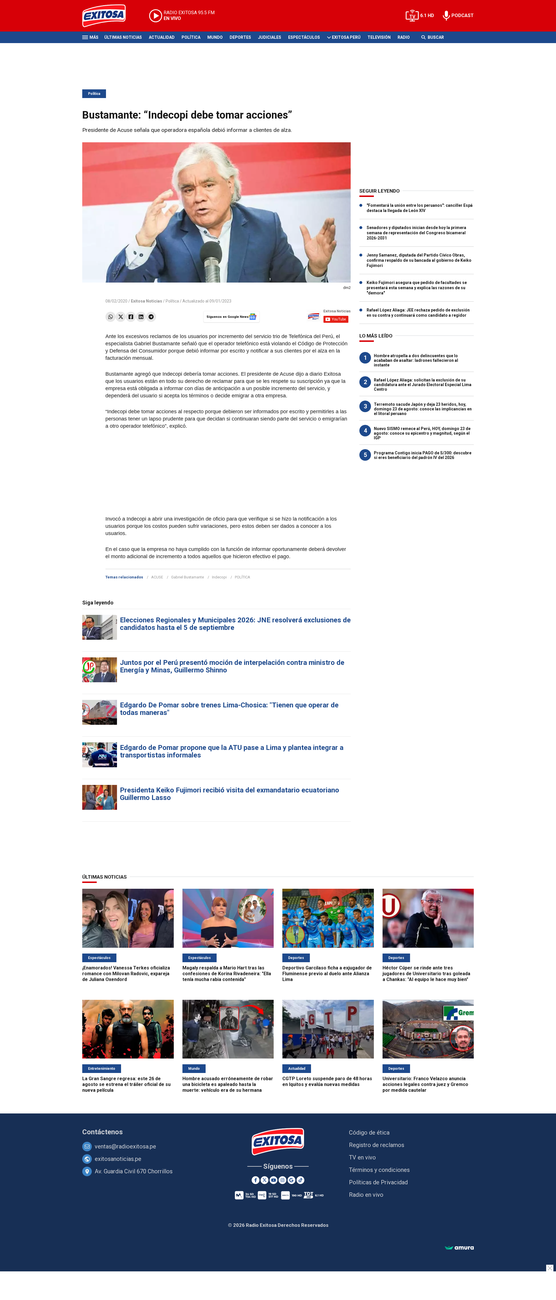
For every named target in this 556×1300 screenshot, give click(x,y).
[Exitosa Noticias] (108, 15)
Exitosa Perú (346, 37)
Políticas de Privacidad (378, 1182)
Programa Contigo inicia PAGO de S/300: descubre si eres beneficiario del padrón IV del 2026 (422, 455)
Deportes (240, 37)
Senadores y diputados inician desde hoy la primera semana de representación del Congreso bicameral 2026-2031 (416, 232)
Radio (404, 37)
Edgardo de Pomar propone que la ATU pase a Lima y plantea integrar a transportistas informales (231, 751)
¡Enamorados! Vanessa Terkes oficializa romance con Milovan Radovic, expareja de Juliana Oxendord (126, 973)
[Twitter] (121, 317)
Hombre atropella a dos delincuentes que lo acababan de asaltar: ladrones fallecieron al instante (416, 360)
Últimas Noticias (123, 37)
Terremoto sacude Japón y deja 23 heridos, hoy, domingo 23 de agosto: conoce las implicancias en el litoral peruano (423, 409)
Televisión (379, 37)
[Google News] (291, 1180)
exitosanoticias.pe (118, 1158)
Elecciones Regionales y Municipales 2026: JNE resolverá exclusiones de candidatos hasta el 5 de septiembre (235, 624)
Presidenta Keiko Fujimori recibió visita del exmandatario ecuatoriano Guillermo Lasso (229, 794)
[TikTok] (300, 1180)
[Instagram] (282, 1180)
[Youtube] (273, 1180)
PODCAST (462, 15)
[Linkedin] (141, 317)
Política (191, 37)
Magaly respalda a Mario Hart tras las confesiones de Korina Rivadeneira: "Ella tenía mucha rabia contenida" (226, 973)
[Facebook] (131, 317)
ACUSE (157, 577)
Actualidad (162, 37)
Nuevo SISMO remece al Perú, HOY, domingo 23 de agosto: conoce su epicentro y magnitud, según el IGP (422, 433)
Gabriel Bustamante (187, 577)
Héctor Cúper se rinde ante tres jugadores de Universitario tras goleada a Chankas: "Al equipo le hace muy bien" (426, 973)
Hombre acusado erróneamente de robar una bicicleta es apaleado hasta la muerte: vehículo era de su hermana (227, 1084)
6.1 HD (427, 15)
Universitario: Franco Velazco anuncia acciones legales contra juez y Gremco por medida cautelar (425, 1084)
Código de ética (369, 1132)
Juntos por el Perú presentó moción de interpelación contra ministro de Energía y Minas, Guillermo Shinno (232, 666)
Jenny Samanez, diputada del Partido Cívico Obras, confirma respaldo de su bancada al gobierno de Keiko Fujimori (419, 260)
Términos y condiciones (379, 1169)
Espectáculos (304, 37)
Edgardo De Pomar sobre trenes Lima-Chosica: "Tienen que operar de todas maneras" (229, 709)
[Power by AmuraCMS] (459, 1248)
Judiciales (269, 37)
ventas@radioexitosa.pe (125, 1146)
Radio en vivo (366, 1194)
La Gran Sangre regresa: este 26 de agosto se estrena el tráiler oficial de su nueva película (126, 1084)
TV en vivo (362, 1157)
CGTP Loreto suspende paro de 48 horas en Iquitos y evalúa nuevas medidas (327, 1081)
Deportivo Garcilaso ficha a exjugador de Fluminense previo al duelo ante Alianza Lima (327, 973)
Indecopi (219, 577)
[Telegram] (151, 317)
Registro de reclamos (376, 1145)
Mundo (215, 37)
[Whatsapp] (110, 317)
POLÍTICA (242, 577)
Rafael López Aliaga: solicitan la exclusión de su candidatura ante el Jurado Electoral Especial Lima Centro (422, 385)
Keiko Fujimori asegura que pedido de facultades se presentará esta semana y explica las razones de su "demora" (417, 287)
